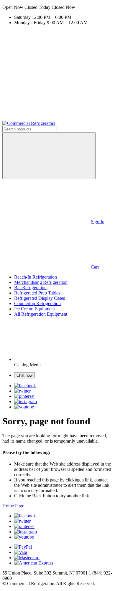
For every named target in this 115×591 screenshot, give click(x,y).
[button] (57, 7)
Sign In (97, 221)
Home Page (13, 505)
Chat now (24, 375)
